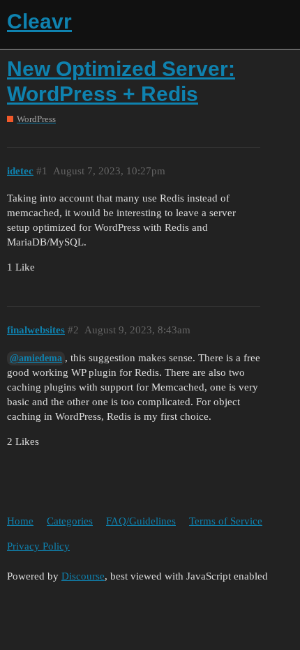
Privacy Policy (38, 546)
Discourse (83, 576)
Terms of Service (225, 521)
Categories (70, 521)
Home (20, 521)
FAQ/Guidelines (141, 521)
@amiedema (36, 358)
